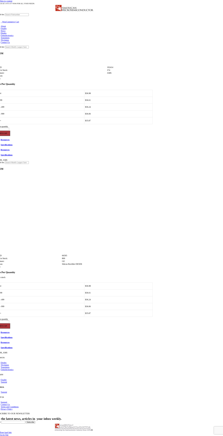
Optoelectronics (7, 370)
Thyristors (5, 365)
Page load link (6, 432)
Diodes (3, 363)
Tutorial (4, 382)
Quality (4, 380)
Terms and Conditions (10, 407)
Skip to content (6, 1)
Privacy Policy (7, 409)
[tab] (77, 140)
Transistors (5, 367)
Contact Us (5, 404)
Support (4, 402)
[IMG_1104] (74, 12)
